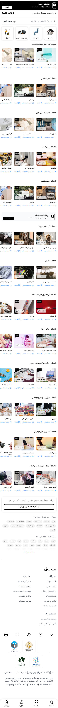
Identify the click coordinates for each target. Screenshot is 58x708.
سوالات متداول (25, 601)
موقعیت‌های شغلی (49, 591)
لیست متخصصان (49, 68)
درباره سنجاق (51, 596)
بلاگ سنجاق (51, 581)
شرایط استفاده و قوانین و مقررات (39, 672)
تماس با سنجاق (25, 586)
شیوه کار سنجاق (24, 581)
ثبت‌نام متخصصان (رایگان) (29, 507)
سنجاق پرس (51, 586)
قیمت (38, 68)
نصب (7, 7)
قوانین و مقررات (50, 601)
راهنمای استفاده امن (14, 672)
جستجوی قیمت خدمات (22, 591)
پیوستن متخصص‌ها (48, 619)
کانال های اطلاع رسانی (48, 624)
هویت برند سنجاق (49, 606)
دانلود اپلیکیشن (25, 596)
